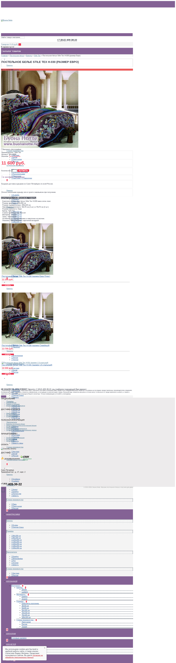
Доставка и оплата (12, 415)
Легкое (15, 358)
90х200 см (17, 538)
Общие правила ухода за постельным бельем (21, 425)
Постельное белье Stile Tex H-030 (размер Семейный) (25, 345)
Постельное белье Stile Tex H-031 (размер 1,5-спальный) (27, 365)
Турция (24, 627)
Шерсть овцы (18, 443)
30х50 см (25, 606)
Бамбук (16, 492)
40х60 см (16, 408)
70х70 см (16, 418)
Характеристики (9, 198)
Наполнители (12, 422)
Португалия (17, 159)
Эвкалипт (16, 347)
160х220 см (17, 216)
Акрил (15, 490)
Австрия (16, 368)
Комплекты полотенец (30, 603)
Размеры (10, 401)
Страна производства (15, 151)
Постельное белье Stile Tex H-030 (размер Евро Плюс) (26, 276)
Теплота (10, 351)
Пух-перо (16, 435)
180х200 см (17, 546)
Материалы (21, 594)
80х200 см (17, 536)
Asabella (16, 70)
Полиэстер (17, 494)
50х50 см (16, 412)
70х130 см (26, 613)
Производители (11, 402)
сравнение (20, 177)
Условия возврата (12, 416)
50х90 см (25, 608)
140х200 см (17, 542)
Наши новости (11, 427)
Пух (14, 561)
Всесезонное (18, 356)
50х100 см (26, 610)
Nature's (16, 397)
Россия (15, 372)
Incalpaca (16, 479)
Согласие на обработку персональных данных (21, 430)
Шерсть (16, 441)
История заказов (11, 439)
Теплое (15, 360)
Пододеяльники (19, 174)
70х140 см (26, 615)
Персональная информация (15, 437)
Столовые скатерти (18, 638)
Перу (15, 504)
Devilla (24, 589)
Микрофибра (18, 559)
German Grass (18, 395)
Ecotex (15, 525)
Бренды (10, 65)
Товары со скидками (13, 404)
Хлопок (15, 563)
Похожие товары (27, 198)
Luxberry (16, 199)
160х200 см (17, 544)
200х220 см (17, 222)
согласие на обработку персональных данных (24, 656)
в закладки (8, 177)
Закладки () (10, 441)
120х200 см (17, 540)
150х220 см (17, 214)
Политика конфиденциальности (16, 428)
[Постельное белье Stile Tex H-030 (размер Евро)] (39, 147)
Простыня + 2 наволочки (22, 178)
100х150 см (26, 617)
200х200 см (17, 548)
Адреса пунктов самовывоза (15, 405)
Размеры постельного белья (15, 424)
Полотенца (15, 586)
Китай (15, 157)
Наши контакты (11, 413)
